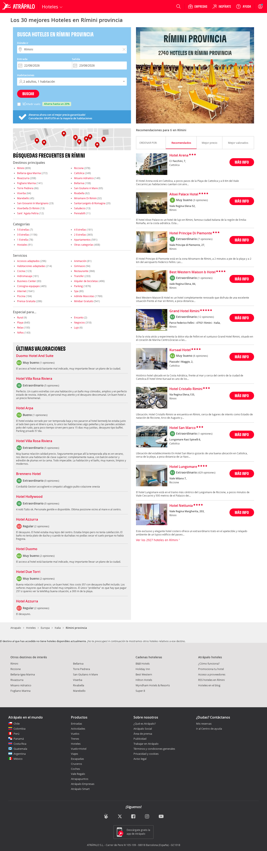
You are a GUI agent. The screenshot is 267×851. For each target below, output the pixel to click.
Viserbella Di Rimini (28, 208)
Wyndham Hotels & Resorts (153, 685)
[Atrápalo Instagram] (147, 816)
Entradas (76, 723)
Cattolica (79, 173)
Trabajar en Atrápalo (146, 744)
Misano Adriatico (84, 178)
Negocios (79, 322)
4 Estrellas (80, 229)
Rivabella (79, 193)
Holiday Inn (143, 669)
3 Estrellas (23, 234)
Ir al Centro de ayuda (209, 728)
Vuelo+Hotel (78, 749)
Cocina (21, 271)
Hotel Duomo (26, 549)
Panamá (19, 739)
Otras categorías (83, 244)
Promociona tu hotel (211, 669)
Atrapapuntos (79, 779)
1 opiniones (47, 362)
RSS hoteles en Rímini (211, 680)
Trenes (75, 739)
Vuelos (75, 733)
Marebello (23, 198)
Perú (16, 733)
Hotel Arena (178, 155)
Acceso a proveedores (211, 674)
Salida (76, 59)
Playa (20, 322)
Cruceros (76, 764)
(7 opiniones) (205, 239)
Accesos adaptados (28, 261)
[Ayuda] (243, 6)
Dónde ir (22, 42)
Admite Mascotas (84, 296)
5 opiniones (51, 385)
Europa (45, 628)
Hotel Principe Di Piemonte (190, 233)
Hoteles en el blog (209, 685)
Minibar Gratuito (83, 301)
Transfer (79, 276)
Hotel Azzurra (27, 519)
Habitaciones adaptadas (31, 266)
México (18, 759)
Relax (20, 327)
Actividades (78, 728)
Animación (80, 261)
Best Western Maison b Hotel (192, 272)
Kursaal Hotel (180, 350)
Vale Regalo (78, 774)
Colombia (19, 728)
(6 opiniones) (200, 355)
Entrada (22, 59)
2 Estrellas (80, 234)
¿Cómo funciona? (209, 663)
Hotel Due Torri (28, 572)
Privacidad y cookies (146, 754)
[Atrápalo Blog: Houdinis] (106, 816)
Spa (76, 291)
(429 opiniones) (206, 472)
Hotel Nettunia (181, 506)
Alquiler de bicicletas (86, 281)
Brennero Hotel (28, 474)
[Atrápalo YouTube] (161, 816)
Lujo (76, 327)
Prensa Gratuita (26, 301)
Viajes (74, 754)
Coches (75, 769)
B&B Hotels (143, 663)
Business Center (26, 281)
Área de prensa (143, 733)
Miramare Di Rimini (85, 198)
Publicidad (140, 739)
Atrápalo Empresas (82, 784)
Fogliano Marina (26, 183)
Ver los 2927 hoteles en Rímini (157, 540)
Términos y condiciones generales (154, 749)
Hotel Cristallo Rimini (185, 389)
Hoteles (31, 628)
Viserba (21, 193)
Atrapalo (15, 628)
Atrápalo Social (143, 728)
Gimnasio (79, 266)
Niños (20, 332)
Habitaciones (25, 75)
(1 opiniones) (205, 278)
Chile (17, 723)
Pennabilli (79, 213)
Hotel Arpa (24, 408)
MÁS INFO (242, 162)
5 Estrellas (23, 229)
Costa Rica (20, 744)
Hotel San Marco (182, 428)
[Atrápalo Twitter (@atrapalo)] (119, 816)
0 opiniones (51, 480)
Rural (20, 317)
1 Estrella (22, 239)
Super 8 (140, 691)
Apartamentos (82, 239)
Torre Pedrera (25, 188)
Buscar (28, 93)
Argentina (20, 754)
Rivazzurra (23, 178)
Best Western (144, 674)
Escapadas (77, 759)
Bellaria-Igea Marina (29, 173)
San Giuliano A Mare (86, 188)
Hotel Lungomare (183, 467)
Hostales (22, 244)
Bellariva (79, 183)
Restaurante (81, 271)
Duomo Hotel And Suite (34, 356)
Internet (21, 291)
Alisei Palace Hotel (183, 194)
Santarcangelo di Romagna (89, 203)
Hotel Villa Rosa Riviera (34, 379)
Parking (78, 286)
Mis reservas (204, 723)
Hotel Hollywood (29, 497)
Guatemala (20, 749)
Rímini (20, 168)
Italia (58, 628)
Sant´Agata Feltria (28, 213)
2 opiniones (41, 526)
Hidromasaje (24, 276)
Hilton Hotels (144, 680)
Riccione (79, 168)
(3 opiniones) (200, 200)
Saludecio (79, 208)
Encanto (78, 317)
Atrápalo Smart (80, 789)
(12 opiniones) (206, 316)
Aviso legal (140, 759)
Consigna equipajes (28, 286)
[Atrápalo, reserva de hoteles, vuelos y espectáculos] (19, 6)
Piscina (21, 296)
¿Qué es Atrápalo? (145, 723)
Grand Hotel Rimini (184, 311)
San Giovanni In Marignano (32, 203)
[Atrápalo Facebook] (133, 816)
